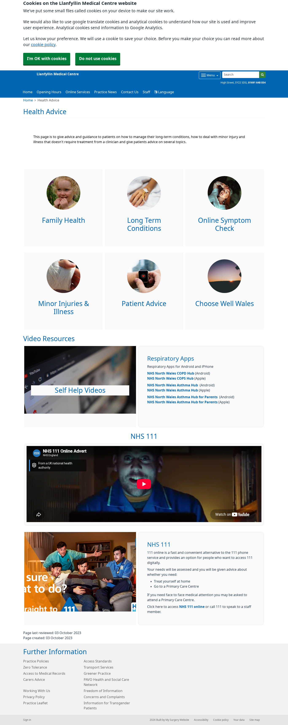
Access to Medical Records (44, 673)
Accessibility (201, 720)
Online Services (78, 92)
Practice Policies (36, 661)
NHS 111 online (192, 606)
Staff (146, 92)
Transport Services (98, 667)
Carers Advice (34, 679)
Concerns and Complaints (104, 697)
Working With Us (36, 690)
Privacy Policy (34, 697)
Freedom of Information (103, 690)
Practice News (105, 92)
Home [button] (27, 92)
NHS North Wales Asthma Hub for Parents (182, 397)
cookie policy (43, 45)
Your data (239, 720)
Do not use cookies (97, 59)
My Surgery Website (177, 720)
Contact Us (130, 92)
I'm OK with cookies (46, 59)
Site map (254, 720)
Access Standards (98, 661)
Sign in (27, 720)
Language (165, 92)
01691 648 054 (257, 82)
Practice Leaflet (35, 703)
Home (28, 100)
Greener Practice (97, 673)
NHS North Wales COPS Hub (170, 378)
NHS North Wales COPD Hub (170, 373)
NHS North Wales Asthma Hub (172, 385)
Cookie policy (221, 720)
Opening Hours (49, 92)
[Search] (262, 74)
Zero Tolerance (35, 667)
